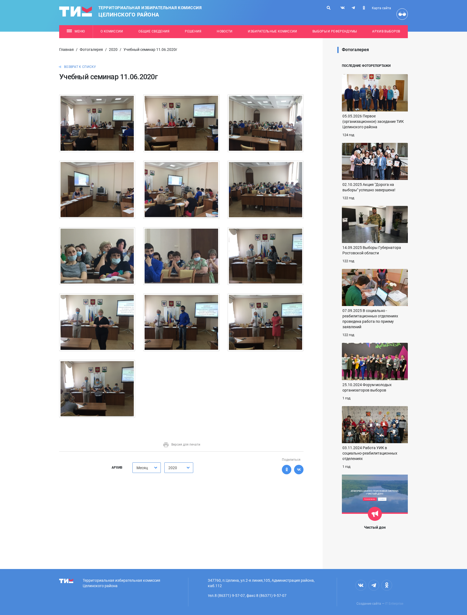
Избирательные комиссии (272, 31)
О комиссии (112, 31)
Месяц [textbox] (142, 468)
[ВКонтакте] (298, 469)
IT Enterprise (394, 604)
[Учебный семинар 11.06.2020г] (97, 123)
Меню (80, 31)
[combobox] (146, 467)
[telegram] (353, 8)
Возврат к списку (80, 67)
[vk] (343, 8)
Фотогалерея (91, 49)
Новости (224, 31)
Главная (66, 49)
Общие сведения (154, 31)
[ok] (364, 8)
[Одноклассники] (286, 469)
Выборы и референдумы (334, 31)
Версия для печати (185, 444)
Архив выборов (386, 31)
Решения (193, 31)
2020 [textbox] (172, 468)
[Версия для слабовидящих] (402, 14)
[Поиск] (328, 8)
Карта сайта (381, 8)
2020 (113, 49)
